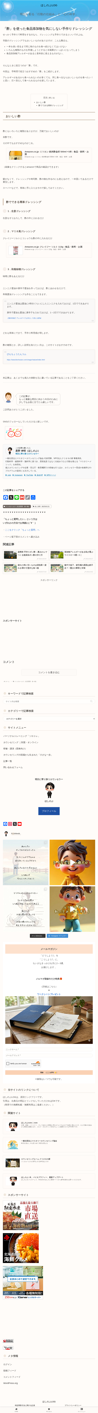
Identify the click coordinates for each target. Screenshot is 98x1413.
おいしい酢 (41, 102)
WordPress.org (10, 1383)
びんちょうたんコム (16, 354)
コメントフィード (12, 1377)
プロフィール (49, 811)
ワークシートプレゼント (49, 994)
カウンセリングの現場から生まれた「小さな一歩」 (28, 755)
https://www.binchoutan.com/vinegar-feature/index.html (26, 360)
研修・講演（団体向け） (15, 748)
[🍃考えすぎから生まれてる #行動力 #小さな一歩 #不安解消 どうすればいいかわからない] (25, 909)
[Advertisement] (49, 598)
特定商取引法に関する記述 (25, 1405)
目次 (45, 97)
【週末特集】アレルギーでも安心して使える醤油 (24, 318)
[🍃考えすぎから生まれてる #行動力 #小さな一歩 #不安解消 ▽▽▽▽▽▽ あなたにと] (72, 909)
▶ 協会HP (39, 475)
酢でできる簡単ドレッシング (50, 105)
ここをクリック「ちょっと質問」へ (22, 530)
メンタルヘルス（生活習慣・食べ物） (18, 506)
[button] (91, 701)
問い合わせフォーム (13, 767)
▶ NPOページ (50, 475)
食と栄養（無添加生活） (43, 506)
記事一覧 (7, 761)
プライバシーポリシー (73, 1405)
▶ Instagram (17, 475)
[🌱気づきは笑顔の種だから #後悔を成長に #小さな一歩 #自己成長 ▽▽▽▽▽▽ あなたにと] (72, 862)
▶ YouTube (28, 475)
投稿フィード (9, 1370)
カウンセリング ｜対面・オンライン (20, 742)
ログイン (7, 1364)
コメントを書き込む (49, 672)
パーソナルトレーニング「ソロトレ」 (21, 736)
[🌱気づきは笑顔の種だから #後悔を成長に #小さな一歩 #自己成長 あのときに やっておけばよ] (25, 862)
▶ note (8, 475)
